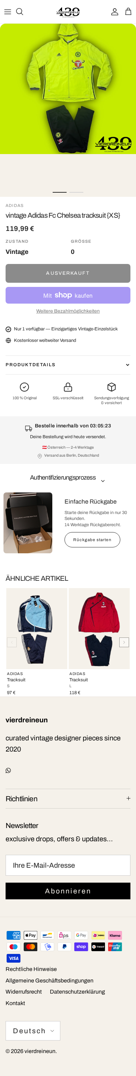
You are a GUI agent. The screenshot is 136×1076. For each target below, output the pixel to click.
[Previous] (12, 642)
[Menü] (7, 11)
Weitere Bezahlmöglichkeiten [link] (68, 311)
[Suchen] (23, 11)
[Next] (124, 642)
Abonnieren (68, 891)
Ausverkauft (68, 273)
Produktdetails (31, 364)
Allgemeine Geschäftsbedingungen (49, 980)
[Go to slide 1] (60, 192)
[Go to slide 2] (76, 192)
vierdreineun (39, 1051)
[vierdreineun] (68, 11)
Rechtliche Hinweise (31, 969)
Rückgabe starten (92, 540)
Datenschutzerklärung (77, 992)
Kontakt (15, 1003)
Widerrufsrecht (24, 992)
